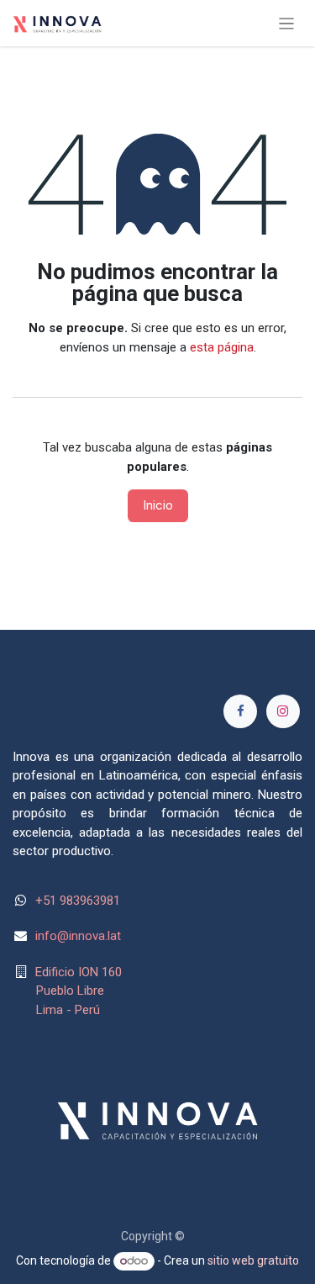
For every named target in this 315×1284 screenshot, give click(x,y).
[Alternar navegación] (286, 23)
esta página (222, 347)
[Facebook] (240, 711)
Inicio (158, 505)
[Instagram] (283, 711)
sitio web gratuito (253, 1260)
